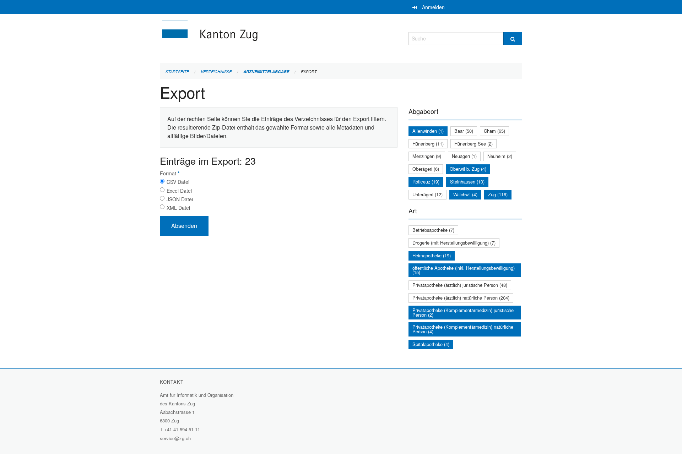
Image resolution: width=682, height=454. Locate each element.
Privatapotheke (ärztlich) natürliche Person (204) (460, 297)
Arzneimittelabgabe (266, 71)
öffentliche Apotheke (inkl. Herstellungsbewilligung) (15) (463, 270)
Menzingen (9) (426, 156)
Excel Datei (179, 190)
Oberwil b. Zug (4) (468, 168)
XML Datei (178, 207)
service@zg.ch (175, 438)
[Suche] (512, 38)
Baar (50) (463, 130)
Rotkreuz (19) (425, 181)
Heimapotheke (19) (431, 255)
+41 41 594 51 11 (182, 429)
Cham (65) (494, 130)
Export (309, 71)
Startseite (177, 71)
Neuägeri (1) (464, 156)
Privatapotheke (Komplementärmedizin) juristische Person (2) (463, 312)
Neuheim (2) (499, 156)
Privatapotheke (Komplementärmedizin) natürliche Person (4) (462, 329)
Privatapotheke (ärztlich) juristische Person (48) (459, 284)
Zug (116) (498, 194)
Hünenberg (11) (428, 143)
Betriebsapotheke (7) (433, 229)
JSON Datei (180, 199)
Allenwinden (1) (428, 130)
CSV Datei (178, 181)
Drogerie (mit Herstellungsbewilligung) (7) (454, 242)
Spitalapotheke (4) (430, 344)
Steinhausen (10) (467, 181)
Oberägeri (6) (425, 168)
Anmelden (433, 7)
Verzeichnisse (216, 71)
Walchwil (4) (465, 194)
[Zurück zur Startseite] (252, 37)
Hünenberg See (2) (473, 143)
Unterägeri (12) (427, 194)
